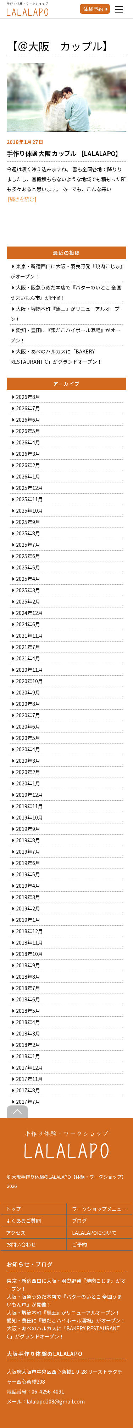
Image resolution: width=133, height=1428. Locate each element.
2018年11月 (29, 942)
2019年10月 (29, 817)
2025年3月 (28, 590)
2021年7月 (28, 646)
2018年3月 (28, 1033)
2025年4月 (28, 578)
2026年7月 (28, 408)
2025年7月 (28, 544)
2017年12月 (29, 1067)
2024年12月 (29, 612)
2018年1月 (28, 1056)
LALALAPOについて (94, 1232)
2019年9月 (28, 828)
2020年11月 (29, 669)
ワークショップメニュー (99, 1208)
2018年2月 (28, 1044)
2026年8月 (28, 396)
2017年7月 (28, 1101)
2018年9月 (28, 965)
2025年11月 (29, 499)
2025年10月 (29, 510)
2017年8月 (28, 1090)
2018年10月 (29, 953)
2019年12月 (29, 794)
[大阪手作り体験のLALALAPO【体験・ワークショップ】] (66, 1156)
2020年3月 (28, 760)
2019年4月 (28, 885)
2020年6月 (28, 726)
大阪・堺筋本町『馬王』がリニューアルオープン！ (63, 1312)
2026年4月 (28, 442)
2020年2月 (28, 771)
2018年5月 (28, 1010)
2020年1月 (28, 783)
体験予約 (93, 8)
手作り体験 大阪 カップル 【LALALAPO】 (64, 153)
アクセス (16, 1232)
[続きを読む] (22, 198)
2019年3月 (28, 896)
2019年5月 (28, 874)
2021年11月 (29, 635)
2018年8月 (28, 976)
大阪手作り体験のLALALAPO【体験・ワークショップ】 (69, 1176)
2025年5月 (28, 567)
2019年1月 (28, 919)
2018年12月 (29, 931)
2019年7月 (28, 851)
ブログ (79, 1220)
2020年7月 (28, 715)
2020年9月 (28, 692)
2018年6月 (28, 999)
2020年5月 (28, 737)
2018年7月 (28, 987)
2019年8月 (28, 840)
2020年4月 (28, 749)
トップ (13, 1208)
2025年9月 (28, 521)
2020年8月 (28, 703)
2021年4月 (28, 658)
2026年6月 (28, 419)
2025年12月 (29, 487)
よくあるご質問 (23, 1220)
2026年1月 (28, 476)
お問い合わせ (21, 1244)
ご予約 (79, 1244)
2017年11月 (29, 1078)
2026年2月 (28, 465)
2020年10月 (29, 681)
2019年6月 (28, 862)
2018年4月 (28, 1022)
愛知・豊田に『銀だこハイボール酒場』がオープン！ (66, 1320)
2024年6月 (28, 624)
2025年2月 (28, 601)
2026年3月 (28, 453)
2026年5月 (28, 430)
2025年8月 (28, 533)
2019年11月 (29, 806)
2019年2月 (28, 908)
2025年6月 (28, 555)
